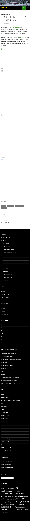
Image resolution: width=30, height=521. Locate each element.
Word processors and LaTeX (8, 383)
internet (21, 493)
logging (16, 496)
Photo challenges (7, 274)
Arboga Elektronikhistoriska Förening (10, 400)
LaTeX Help (4, 362)
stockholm (6, 506)
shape (3, 504)
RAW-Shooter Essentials (7, 442)
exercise (8, 493)
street (14, 507)
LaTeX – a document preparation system (11, 359)
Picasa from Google (6, 439)
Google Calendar (5, 415)
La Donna (3, 334)
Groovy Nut (4, 331)
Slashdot (3, 445)
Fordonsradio (4, 325)
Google (14, 493)
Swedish (8, 14)
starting (22, 504)
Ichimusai (4, 8)
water (23, 509)
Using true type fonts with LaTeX (9, 380)
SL (8, 504)
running (25, 501)
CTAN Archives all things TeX (8, 353)
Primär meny (28, 8)
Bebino (2, 403)
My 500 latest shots (6, 464)
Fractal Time (6, 216)
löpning (22, 496)
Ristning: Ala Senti (9, 249)
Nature (11, 499)
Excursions (5, 259)
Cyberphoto (4, 406)
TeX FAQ (3, 374)
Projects (3, 240)
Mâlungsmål (5, 271)
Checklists (5, 268)
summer (21, 507)
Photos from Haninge (6, 339)
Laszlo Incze (4, 430)
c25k (15, 488)
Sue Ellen (3, 342)
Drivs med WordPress (5, 519)
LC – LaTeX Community (7, 368)
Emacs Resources (7, 265)
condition (4, 491)
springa (17, 504)
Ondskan (3, 336)
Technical (10, 509)
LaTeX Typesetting (5, 237)
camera (20, 488)
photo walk (13, 502)
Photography (19, 206)
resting (19, 502)
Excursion (3, 493)
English (3, 14)
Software (11, 504)
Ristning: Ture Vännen (10, 252)
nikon (14, 499)
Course (4, 206)
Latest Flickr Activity (6, 461)
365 (6, 489)
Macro (26, 496)
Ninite (2, 433)
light (9, 496)
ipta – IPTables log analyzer (9, 262)
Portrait (4, 207)
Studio (18, 507)
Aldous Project (5, 397)
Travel (20, 509)
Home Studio (6, 243)
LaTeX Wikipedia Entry (6, 365)
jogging (4, 496)
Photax (2, 436)
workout (4, 512)
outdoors (20, 498)
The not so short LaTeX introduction (10, 377)
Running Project (7, 277)
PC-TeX (3, 371)
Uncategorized (4, 314)
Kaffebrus (3, 427)
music (8, 499)
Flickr (2, 409)
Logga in (3, 291)
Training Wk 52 (5, 222)
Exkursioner (6, 255)
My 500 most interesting (7, 467)
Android (10, 489)
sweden (4, 509)
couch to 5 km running (16, 491)
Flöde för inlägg (5, 294)
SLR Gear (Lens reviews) (7, 448)
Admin (2, 394)
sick (7, 504)
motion (3, 499)
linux (12, 496)
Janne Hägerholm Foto (7, 424)
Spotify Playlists (6, 280)
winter (27, 509)
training (15, 509)
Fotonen (3, 328)
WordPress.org (5, 297)
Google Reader (4, 418)
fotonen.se (15, 27)
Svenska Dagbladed (6, 451)
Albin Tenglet (6, 246)
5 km (2, 489)
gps (17, 493)
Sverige (24, 507)
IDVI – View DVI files (6, 356)
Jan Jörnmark (4, 421)
